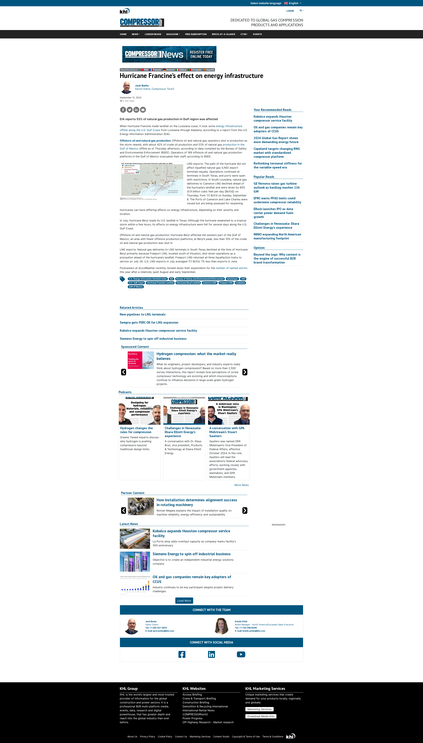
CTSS (243, 34)
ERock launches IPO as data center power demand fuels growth (273, 213)
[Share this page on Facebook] (123, 110)
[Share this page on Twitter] (130, 110)
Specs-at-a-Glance (223, 34)
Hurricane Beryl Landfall (188, 282)
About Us (132, 736)
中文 (146, 69)
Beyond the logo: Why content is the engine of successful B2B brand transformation (277, 258)
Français (157, 69)
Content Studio (221, 736)
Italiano (182, 69)
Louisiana (240, 282)
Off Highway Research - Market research (208, 722)
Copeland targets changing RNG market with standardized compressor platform (277, 153)
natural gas (232, 279)
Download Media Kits (261, 716)
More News (241, 485)
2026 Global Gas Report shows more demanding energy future (276, 140)
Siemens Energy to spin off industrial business (153, 338)
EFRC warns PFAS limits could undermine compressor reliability (277, 200)
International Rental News (198, 710)
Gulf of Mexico (136, 286)
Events (257, 34)
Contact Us (181, 736)
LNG (243, 279)
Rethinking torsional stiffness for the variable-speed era (278, 165)
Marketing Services (259, 709)
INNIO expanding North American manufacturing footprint (277, 236)
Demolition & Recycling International (205, 706)
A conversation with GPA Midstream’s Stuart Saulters (226, 432)
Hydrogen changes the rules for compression (136, 430)
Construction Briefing (196, 702)
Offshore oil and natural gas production (145, 140)
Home (123, 34)
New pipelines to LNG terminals (143, 314)
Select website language (265, 3)
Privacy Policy (147, 736)
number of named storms (231, 268)
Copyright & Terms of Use (246, 736)
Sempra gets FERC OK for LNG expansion (149, 322)
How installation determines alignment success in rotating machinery (197, 502)
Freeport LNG (226, 282)
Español (210, 69)
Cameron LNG (209, 282)
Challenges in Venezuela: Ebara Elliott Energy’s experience (183, 432)
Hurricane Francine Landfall (160, 282)
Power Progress (192, 718)
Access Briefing (192, 694)
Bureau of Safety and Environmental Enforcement (200, 279)
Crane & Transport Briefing (199, 698)
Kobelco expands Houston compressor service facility (158, 330)
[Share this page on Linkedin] (136, 110)
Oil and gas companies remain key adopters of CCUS (278, 129)
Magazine (172, 34)
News (135, 34)
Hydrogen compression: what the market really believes (196, 356)
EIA (171, 279)
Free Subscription (196, 34)
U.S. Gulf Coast (136, 282)
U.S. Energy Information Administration (148, 279)
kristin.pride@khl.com (254, 631)
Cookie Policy (165, 736)
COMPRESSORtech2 (195, 714)
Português (196, 69)
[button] (244, 372)
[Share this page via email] (143, 110)
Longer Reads (153, 34)
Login (290, 10)
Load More (184, 600)
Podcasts (125, 392)
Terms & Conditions (272, 736)
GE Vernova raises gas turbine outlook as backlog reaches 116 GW (277, 187)
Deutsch (170, 69)
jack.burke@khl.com (163, 631)
